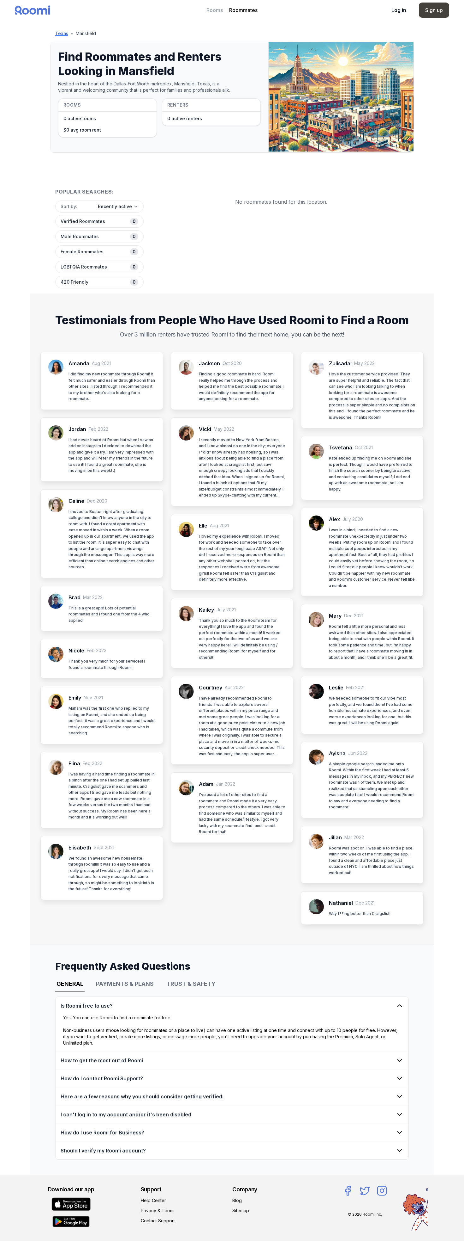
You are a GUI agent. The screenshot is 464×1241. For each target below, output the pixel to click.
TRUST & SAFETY (191, 983)
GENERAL (70, 983)
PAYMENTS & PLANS (125, 983)
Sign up (434, 10)
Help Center (153, 1200)
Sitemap (240, 1210)
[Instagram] (382, 1190)
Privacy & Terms (158, 1210)
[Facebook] (347, 1190)
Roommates (243, 10)
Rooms (214, 10)
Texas (61, 33)
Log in (398, 10)
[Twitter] (365, 1190)
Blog (237, 1200)
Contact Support (158, 1220)
